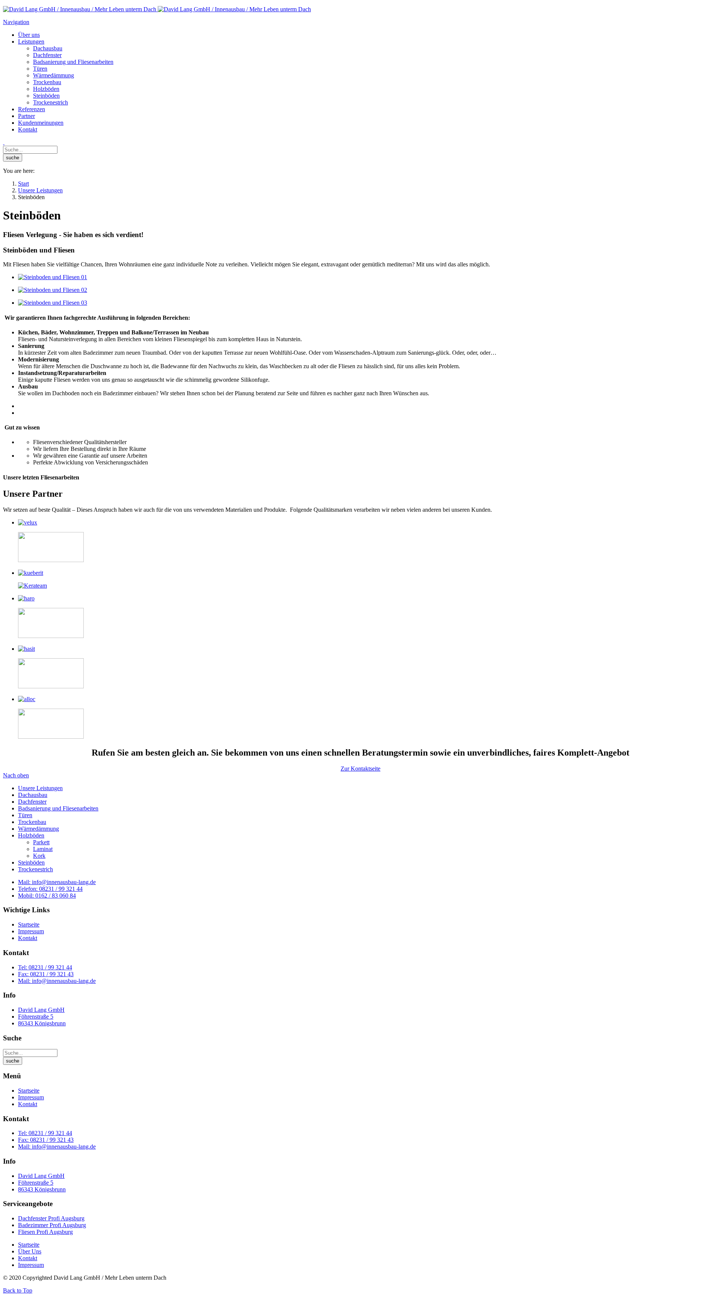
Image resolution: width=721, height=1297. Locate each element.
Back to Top (17, 1290)
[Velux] (27, 522)
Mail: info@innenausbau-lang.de (57, 882)
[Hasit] (26, 648)
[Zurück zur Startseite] (157, 9)
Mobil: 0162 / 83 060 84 (47, 895)
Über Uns (29, 1251)
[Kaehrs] (51, 686)
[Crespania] (51, 736)
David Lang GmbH (41, 1010)
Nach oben (16, 775)
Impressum (31, 931)
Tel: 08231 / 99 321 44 (45, 967)
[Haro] (26, 598)
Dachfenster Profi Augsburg (51, 1218)
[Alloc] (26, 699)
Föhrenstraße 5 (35, 1016)
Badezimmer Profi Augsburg (52, 1225)
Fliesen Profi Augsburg (45, 1232)
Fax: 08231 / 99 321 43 (46, 974)
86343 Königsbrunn (42, 1023)
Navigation (16, 22)
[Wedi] (51, 636)
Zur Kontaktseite (360, 768)
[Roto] (51, 560)
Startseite (28, 924)
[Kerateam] (32, 585)
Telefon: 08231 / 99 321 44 (50, 889)
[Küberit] (30, 573)
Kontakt (27, 938)
